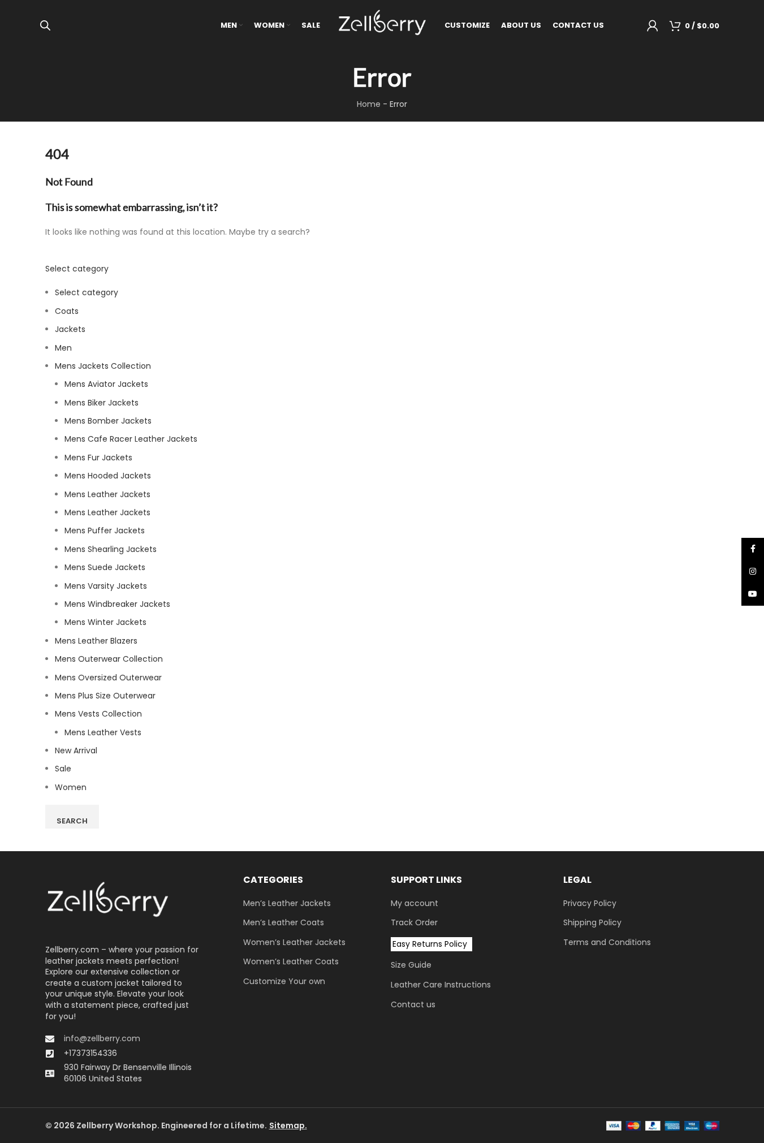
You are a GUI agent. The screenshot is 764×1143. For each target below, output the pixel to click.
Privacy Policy (589, 903)
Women (71, 787)
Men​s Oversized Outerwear (108, 677)
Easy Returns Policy (429, 944)
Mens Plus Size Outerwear (105, 695)
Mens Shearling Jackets (110, 549)
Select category (77, 268)
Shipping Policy (592, 922)
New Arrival (76, 750)
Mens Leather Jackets (107, 494)
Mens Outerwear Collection (109, 659)
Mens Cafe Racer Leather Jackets (130, 439)
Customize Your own (284, 981)
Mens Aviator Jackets (106, 384)
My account (414, 903)
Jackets (70, 329)
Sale (63, 768)
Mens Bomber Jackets (108, 420)
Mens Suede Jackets (104, 567)
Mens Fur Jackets (98, 457)
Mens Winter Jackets (105, 622)
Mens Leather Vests (102, 732)
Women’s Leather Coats (291, 961)
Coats (67, 311)
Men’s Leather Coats (283, 922)
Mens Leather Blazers (96, 640)
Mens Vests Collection (98, 713)
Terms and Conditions (607, 942)
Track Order (414, 922)
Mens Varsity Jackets (105, 586)
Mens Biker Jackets (101, 402)
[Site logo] (382, 25)
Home (369, 104)
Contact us (413, 1004)
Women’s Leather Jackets (294, 942)
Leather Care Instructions (441, 985)
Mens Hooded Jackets (107, 475)
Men (63, 347)
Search (72, 821)
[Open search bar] (45, 25)
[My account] (652, 25)
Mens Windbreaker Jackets (117, 604)
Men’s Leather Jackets (287, 903)
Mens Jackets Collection (103, 366)
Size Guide (411, 965)
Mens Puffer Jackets (104, 530)
